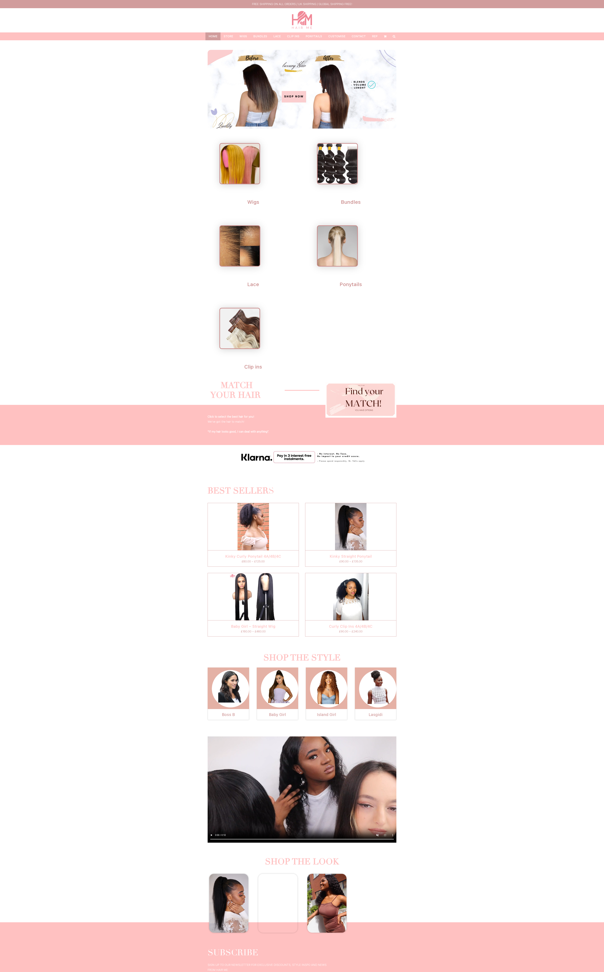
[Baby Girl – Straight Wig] (253, 596)
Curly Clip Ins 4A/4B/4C (350, 626)
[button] (394, 36)
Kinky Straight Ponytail (351, 556)
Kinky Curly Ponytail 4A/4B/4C (253, 556)
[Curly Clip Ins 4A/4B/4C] (350, 596)
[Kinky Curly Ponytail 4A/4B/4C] (253, 526)
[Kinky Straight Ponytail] (350, 526)
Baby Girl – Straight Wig (253, 626)
